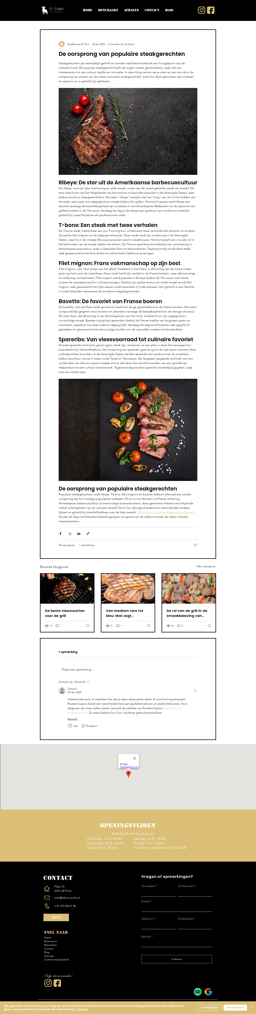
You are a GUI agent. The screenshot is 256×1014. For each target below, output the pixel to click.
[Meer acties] (195, 690)
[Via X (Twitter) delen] (69, 533)
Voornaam (148, 886)
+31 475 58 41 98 (65, 906)
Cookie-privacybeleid (56, 959)
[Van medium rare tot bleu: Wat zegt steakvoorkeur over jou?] (128, 589)
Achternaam (186, 886)
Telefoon (147, 918)
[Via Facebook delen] (60, 533)
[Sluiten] (251, 1007)
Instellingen (209, 1007)
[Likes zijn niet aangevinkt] (70, 726)
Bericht (146, 936)
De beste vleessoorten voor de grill (65, 613)
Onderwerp (185, 918)
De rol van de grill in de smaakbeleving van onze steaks (187, 613)
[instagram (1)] (48, 983)
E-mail (145, 901)
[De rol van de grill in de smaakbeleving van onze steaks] (189, 589)
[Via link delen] (88, 533)
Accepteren (235, 1007)
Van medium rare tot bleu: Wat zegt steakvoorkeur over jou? (127, 613)
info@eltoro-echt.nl (67, 898)
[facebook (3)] (57, 983)
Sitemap (49, 956)
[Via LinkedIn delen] (79, 533)
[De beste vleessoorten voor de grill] (67, 589)
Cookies (82, 1009)
